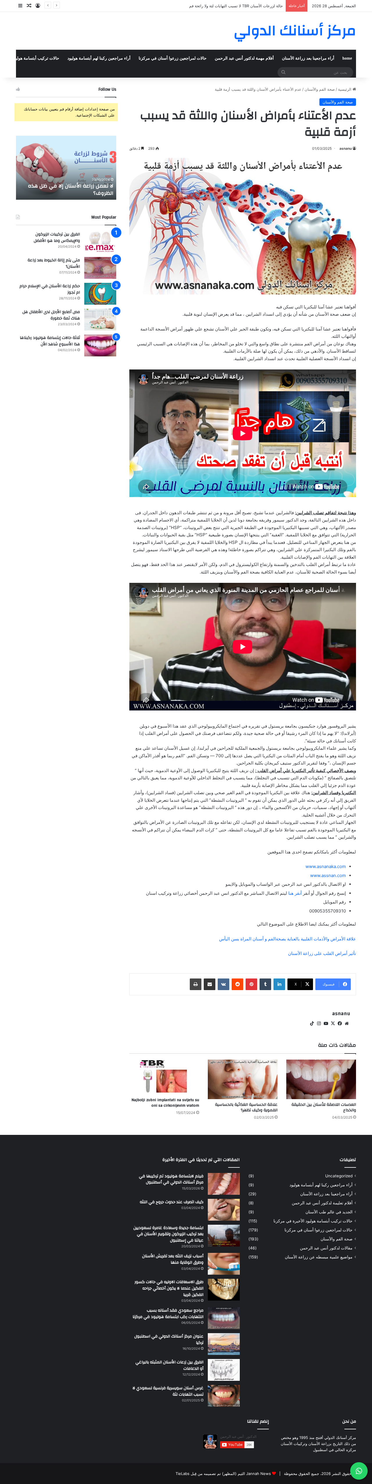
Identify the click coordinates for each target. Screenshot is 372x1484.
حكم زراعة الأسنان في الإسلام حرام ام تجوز (49, 289)
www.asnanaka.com (325, 866)
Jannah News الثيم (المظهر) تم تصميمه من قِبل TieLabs (223, 1473)
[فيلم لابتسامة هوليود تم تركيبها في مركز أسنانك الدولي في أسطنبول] (224, 1184)
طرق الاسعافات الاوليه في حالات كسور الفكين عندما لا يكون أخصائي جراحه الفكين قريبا (169, 1288)
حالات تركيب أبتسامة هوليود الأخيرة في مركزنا (313, 1221)
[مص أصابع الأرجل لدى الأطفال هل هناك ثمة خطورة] (100, 320)
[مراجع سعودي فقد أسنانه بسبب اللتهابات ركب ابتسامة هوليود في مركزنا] (224, 1318)
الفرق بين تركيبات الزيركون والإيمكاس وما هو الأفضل (57, 237)
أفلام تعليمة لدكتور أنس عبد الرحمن (322, 1203)
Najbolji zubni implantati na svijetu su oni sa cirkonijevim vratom (165, 1102)
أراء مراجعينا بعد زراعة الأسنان (308, 58)
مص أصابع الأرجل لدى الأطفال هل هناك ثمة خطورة (51, 315)
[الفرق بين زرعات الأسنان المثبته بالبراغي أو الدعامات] (224, 1370)
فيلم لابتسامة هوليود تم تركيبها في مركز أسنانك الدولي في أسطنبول (171, 1179)
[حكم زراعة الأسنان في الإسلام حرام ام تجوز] (100, 294)
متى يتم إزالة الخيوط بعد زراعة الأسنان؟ (54, 263)
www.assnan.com (328, 875)
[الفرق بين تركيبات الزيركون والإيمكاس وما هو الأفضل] (100, 242)
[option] (66, 168)
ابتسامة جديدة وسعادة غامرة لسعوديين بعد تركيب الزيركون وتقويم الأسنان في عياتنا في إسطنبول (168, 1234)
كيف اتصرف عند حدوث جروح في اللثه (171, 1202)
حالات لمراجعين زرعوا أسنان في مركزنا (173, 58)
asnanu (345, 148)
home (347, 58)
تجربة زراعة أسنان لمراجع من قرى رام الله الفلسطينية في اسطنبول (228, 5)
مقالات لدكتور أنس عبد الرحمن (326, 1248)
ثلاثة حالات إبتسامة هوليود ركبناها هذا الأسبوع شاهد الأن (50, 341)
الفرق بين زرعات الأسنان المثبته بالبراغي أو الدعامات (169, 1365)
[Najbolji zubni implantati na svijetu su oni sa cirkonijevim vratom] (164, 1077)
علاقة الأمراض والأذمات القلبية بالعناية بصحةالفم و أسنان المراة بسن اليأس (287, 939)
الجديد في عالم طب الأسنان (329, 1212)
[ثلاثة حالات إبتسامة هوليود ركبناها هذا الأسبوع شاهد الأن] (100, 345)
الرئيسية (345, 89)
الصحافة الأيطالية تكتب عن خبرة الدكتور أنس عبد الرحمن (68, 189)
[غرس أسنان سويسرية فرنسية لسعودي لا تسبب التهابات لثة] (224, 1396)
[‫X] (332, 1023)
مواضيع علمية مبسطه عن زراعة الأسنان (319, 1257)
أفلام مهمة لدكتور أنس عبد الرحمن (244, 58)
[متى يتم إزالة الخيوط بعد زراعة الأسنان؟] (100, 268)
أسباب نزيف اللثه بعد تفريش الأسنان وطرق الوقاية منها (172, 1259)
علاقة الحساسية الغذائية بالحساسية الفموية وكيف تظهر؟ (246, 1107)
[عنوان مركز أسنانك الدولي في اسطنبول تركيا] (224, 1344)
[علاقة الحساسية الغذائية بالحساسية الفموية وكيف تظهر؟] (243, 1079)
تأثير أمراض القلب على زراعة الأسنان (322, 953)
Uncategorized (339, 1176)
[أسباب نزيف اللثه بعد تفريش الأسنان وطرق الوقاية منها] (224, 1264)
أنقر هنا (295, 893)
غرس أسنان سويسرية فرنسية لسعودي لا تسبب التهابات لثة (168, 1391)
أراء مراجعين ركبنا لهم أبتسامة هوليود (98, 58)
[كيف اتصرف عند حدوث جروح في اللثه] (224, 1210)
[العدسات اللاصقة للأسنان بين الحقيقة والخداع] (321, 1079)
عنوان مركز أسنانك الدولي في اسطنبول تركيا (168, 1340)
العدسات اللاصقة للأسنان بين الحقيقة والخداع (323, 1107)
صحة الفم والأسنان (320, 89)
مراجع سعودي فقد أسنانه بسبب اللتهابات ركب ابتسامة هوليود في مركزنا (168, 1314)
